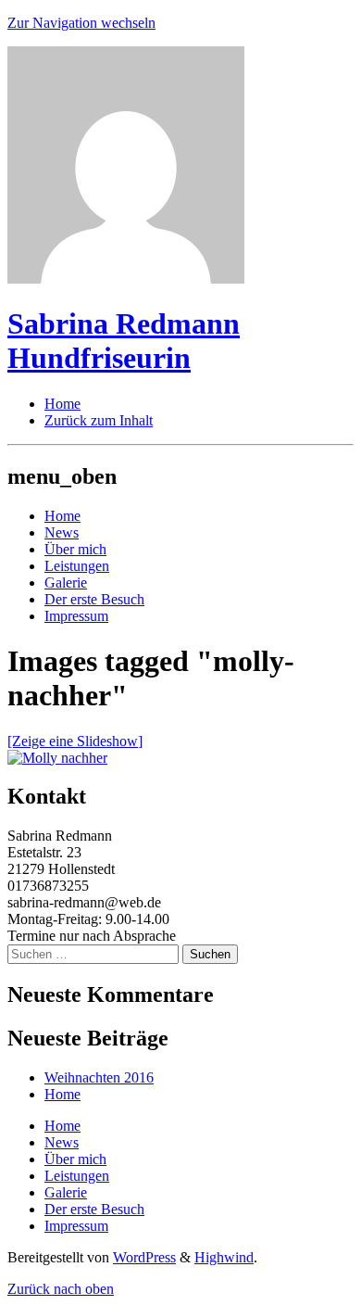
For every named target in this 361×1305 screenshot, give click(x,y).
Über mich (75, 549)
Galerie (65, 582)
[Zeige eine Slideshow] (75, 741)
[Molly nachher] (57, 758)
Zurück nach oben (60, 1289)
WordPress (144, 1257)
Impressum (76, 616)
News (61, 532)
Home (62, 516)
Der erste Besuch (94, 599)
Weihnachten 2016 (99, 1077)
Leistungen (76, 566)
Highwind (224, 1257)
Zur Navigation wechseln (81, 23)
